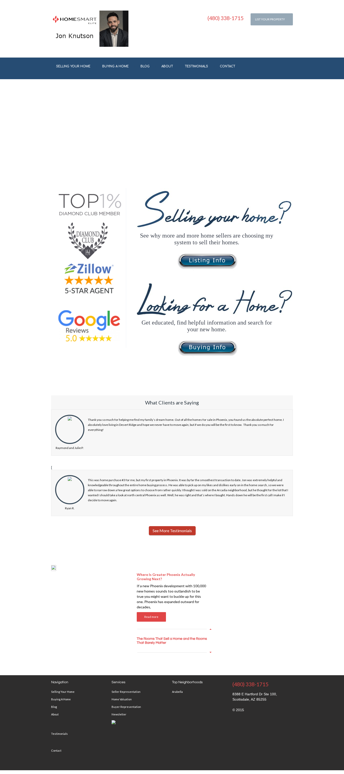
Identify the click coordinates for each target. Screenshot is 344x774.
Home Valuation (122, 699)
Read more (151, 616)
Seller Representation (126, 691)
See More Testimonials (172, 530)
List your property (270, 19)
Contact (227, 66)
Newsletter (119, 714)
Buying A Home (115, 66)
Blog (145, 66)
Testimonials (196, 66)
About (167, 66)
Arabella (177, 691)
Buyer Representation (126, 706)
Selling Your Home (73, 66)
